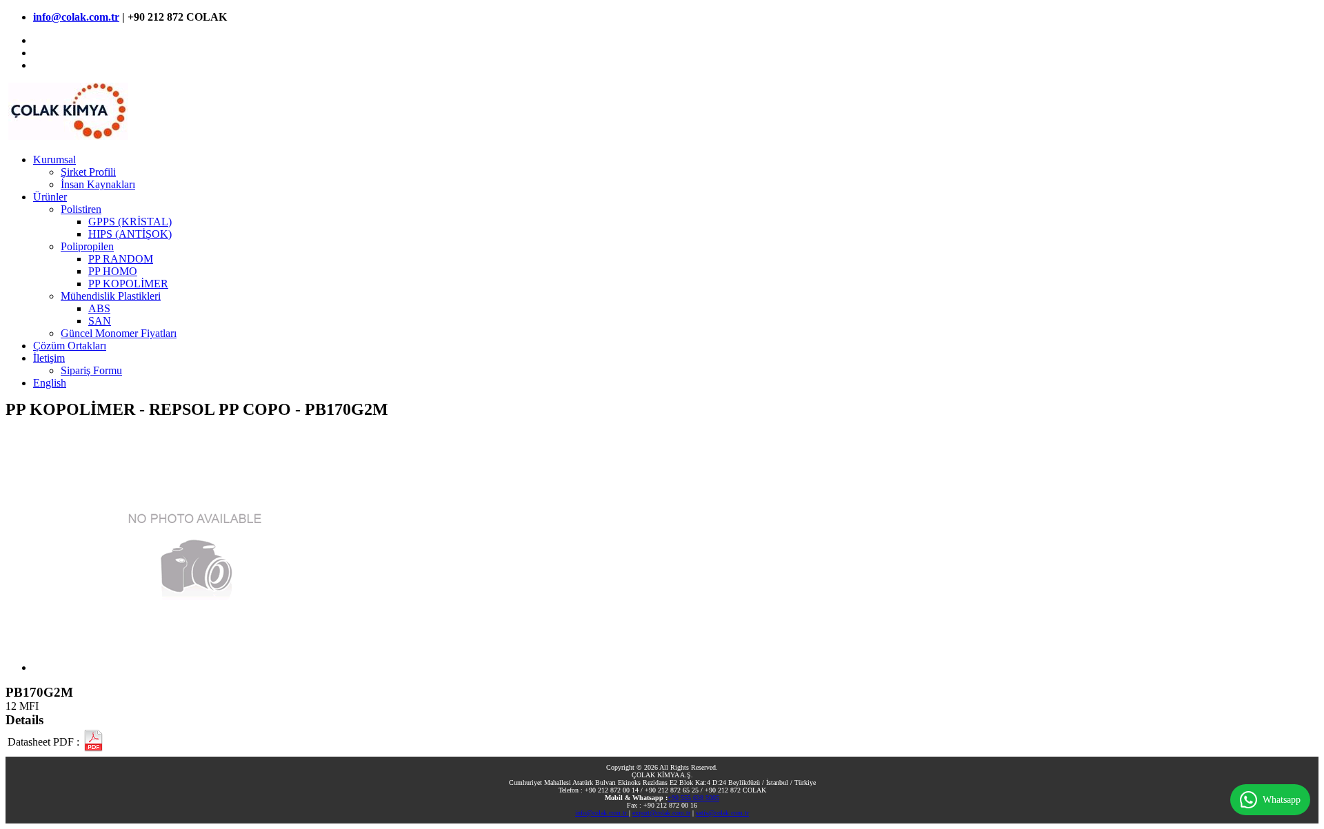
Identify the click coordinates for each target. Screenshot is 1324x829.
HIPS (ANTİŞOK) (130, 234)
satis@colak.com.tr (722, 813)
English (49, 383)
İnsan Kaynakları (98, 184)
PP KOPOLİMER (128, 283)
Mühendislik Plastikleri (111, 296)
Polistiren (81, 209)
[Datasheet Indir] (93, 742)
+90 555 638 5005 (693, 797)
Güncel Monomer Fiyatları (119, 333)
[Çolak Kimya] (67, 136)
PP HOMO (112, 271)
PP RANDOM (120, 259)
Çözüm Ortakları (69, 345)
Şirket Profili (88, 172)
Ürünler (50, 197)
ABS (99, 308)
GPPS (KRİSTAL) (130, 221)
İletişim (49, 358)
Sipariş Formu (91, 370)
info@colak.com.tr (76, 17)
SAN (99, 321)
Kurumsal (54, 159)
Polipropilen (87, 246)
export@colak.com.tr (661, 813)
